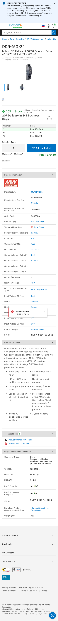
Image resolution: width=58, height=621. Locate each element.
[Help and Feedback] (52, 615)
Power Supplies (17, 39)
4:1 (32, 238)
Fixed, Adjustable (39, 289)
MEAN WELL (36, 192)
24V (33, 255)
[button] (3, 26)
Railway (34, 233)
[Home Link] (21, 26)
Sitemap (44, 591)
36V (33, 324)
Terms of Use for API (29, 591)
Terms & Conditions (10, 591)
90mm (34, 307)
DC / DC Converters (35, 39)
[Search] (54, 32)
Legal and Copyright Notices (31, 587)
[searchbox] (27, 32)
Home (4, 39)
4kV (33, 283)
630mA (34, 260)
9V (32, 318)
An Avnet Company (10, 605)
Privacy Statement (9, 587)
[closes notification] (55, 3)
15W (33, 244)
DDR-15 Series (37, 222)
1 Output (35, 249)
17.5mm (34, 301)
